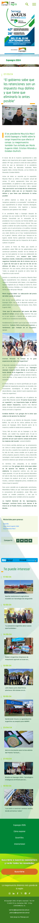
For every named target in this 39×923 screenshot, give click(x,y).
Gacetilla (6, 524)
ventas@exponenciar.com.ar (19, 910)
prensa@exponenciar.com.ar (20, 912)
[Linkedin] (13, 893)
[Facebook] (9, 893)
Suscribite (19, 871)
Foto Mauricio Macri (9, 529)
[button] (18, 540)
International (19, 844)
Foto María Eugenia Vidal (11, 526)
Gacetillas (19, 837)
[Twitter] (21, 893)
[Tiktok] (29, 893)
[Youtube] (25, 893)
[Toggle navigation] (34, 4)
